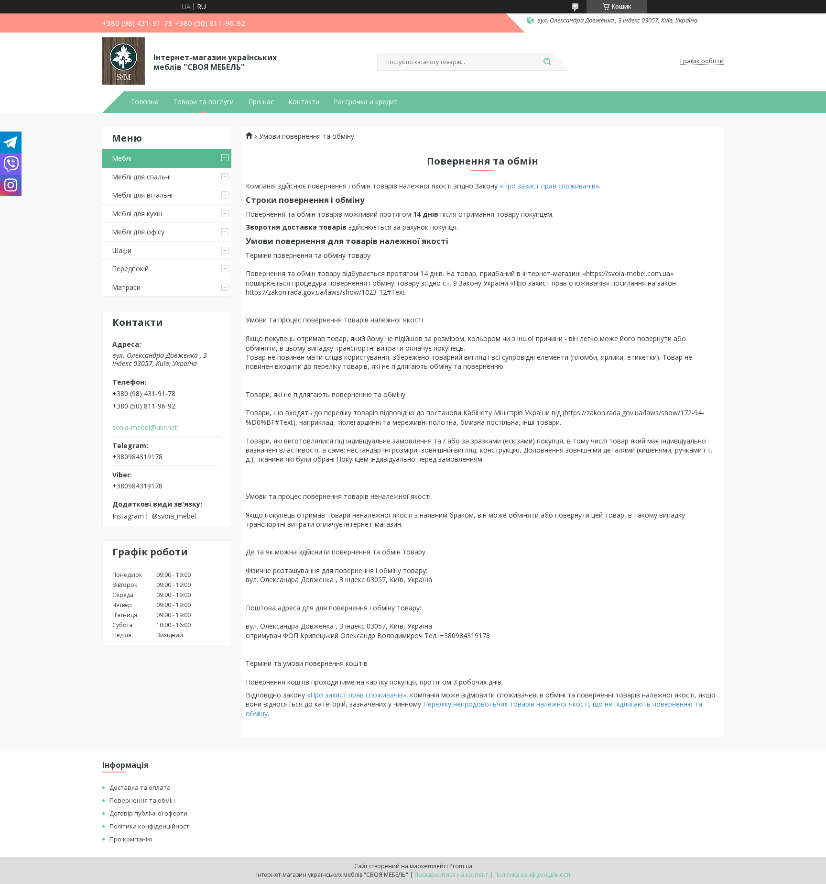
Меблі (121, 158)
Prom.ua (460, 866)
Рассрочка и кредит (366, 102)
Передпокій (130, 268)
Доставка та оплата (140, 787)
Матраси (126, 287)
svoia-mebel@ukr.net (144, 427)
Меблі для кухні (137, 213)
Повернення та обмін (142, 800)
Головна (145, 102)
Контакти (303, 102)
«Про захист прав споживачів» (549, 185)
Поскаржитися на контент (451, 875)
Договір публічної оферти (148, 813)
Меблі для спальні (141, 176)
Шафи (121, 250)
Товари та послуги (203, 102)
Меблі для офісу (138, 231)
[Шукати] (546, 62)
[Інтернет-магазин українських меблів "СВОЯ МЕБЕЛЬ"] (123, 61)
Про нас (261, 102)
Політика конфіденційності (150, 826)
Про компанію (130, 839)
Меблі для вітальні (142, 194)
